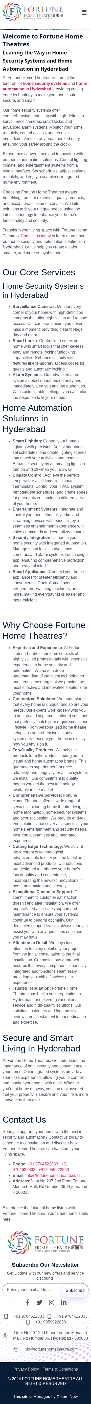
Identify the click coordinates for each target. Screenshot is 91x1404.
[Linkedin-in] (64, 1302)
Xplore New (67, 1396)
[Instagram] (52, 1302)
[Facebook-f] (27, 1302)
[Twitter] (39, 1302)
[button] (84, 12)
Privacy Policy (26, 1369)
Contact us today (36, 236)
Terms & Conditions (60, 1369)
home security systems (45, 83)
